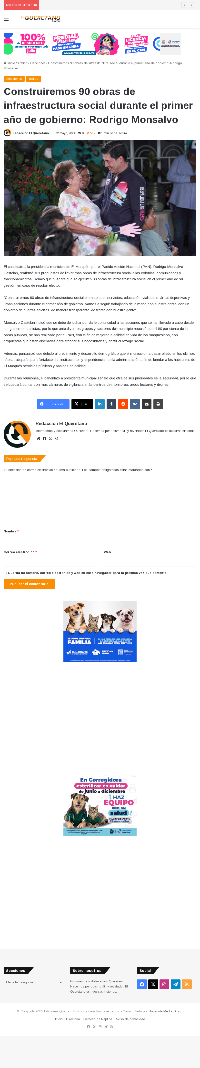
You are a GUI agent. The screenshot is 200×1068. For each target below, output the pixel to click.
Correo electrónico (20, 552)
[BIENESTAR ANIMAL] (100, 661)
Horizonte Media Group (165, 1011)
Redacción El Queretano (30, 133)
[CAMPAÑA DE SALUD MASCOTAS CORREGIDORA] (100, 835)
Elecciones (38, 63)
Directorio (73, 1019)
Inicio (11, 63)
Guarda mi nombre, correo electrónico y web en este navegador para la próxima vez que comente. (88, 573)
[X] (50, 439)
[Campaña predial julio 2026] (92, 43)
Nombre (11, 531)
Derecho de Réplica (97, 1019)
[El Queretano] (40, 18)
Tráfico (23, 63)
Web (107, 552)
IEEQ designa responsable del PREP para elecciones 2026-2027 (89, 5)
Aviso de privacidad (130, 1019)
